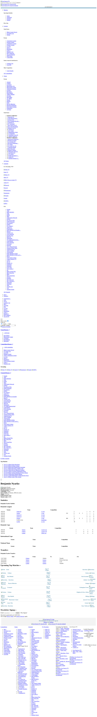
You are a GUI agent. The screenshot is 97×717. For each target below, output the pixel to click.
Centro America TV (11, 259)
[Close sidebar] (1, 480)
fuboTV (9, 231)
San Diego (21, 686)
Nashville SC (11, 117)
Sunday (8, 20)
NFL (77, 651)
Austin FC (10, 157)
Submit (17, 612)
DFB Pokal (9, 56)
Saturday (9, 18)
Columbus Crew (23, 668)
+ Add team (6, 333)
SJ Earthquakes (22, 676)
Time (9, 324)
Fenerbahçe (9, 108)
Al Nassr (9, 109)
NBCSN (9, 237)
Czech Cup (44, 529)
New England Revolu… (14, 121)
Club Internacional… (13, 118)
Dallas (19, 678)
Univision (9, 244)
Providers (75, 639)
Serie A (8, 47)
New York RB (21, 658)
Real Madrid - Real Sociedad (61, 631)
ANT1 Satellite (10, 251)
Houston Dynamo (12, 140)
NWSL (8, 35)
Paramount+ (10, 228)
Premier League (10, 45)
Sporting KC (22, 693)
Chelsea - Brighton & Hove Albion (63, 642)
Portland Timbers (12, 150)
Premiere (9, 278)
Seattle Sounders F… (13, 155)
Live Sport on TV (77, 650)
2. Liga (43, 521)
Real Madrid (10, 93)
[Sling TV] (9, 369)
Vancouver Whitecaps (20, 671)
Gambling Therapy (88, 630)
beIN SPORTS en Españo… (14, 230)
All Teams (6, 161)
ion (7, 270)
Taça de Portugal (11, 54)
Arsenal (9, 82)
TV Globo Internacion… (34, 662)
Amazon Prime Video (12, 248)
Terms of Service (20, 616)
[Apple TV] (16, 369)
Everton (9, 90)
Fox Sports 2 (10, 226)
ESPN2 (8, 219)
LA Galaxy (11, 154)
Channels (6, 163)
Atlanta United (22, 669)
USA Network (10, 234)
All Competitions (8, 73)
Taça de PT (6, 316)
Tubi (8, 285)
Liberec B (19, 515)
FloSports (9, 266)
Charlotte (20, 654)
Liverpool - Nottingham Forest (61, 640)
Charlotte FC (11, 122)
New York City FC (12, 125)
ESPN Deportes (10, 222)
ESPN (8, 215)
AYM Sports (10, 252)
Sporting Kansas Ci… (13, 158)
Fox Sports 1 (10, 223)
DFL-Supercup (10, 53)
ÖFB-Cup (43, 533)
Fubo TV (47, 631)
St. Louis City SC (12, 146)
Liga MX (9, 65)
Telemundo (9, 238)
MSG (8, 274)
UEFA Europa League (9, 361)
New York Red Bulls (13, 126)
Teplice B (19, 511)
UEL (5, 300)
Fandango (9, 264)
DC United (11, 131)
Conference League (11, 43)
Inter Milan (9, 97)
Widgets (75, 632)
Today (8, 16)
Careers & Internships (78, 637)
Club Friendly (10, 71)
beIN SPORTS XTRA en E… (14, 255)
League (4, 324)
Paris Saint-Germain (11, 107)
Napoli (8, 100)
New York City (22, 657)
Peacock (9, 245)
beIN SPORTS (10, 212)
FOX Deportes (10, 242)
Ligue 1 (9, 50)
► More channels (5, 458)
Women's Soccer (77, 629)
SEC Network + (11, 281)
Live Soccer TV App (78, 631)
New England (21, 653)
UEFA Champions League (10, 355)
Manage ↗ (7, 330)
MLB (74, 653)
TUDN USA (10, 233)
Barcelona (9, 91)
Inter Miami (21, 650)
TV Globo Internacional (9, 406)
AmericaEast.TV (11, 249)
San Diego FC (11, 153)
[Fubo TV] (3, 369)
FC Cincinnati (11, 124)
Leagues (6, 26)
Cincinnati (20, 655)
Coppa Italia (10, 57)
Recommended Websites (76, 642)
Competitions (4, 344)
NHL (80, 651)
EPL (5, 307)
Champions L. (7, 298)
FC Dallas (10, 144)
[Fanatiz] (29, 369)
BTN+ (8, 256)
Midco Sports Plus (11, 271)
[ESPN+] (34, 369)
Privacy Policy (10, 616)
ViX (8, 288)
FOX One (9, 267)
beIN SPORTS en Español (10, 396)
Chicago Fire (11, 119)
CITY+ (8, 260)
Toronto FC (11, 129)
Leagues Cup (10, 63)
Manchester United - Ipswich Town (61, 648)
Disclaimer (75, 636)
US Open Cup (10, 33)
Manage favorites (6, 326)
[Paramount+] (22, 369)
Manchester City (11, 86)
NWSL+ (9, 277)
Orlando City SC (12, 128)
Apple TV (9, 227)
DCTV (8, 262)
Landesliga (43, 520)
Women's (6, 296)
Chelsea (9, 83)
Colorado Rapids (12, 147)
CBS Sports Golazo (11, 257)
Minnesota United (23, 684)
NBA (74, 651)
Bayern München (11, 104)
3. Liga (43, 511)
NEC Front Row (11, 275)
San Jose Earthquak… (13, 143)
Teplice (18, 513)
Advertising (75, 633)
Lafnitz (18, 521)
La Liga (9, 46)
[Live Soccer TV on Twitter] (63, 672)
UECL (5, 301)
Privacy (74, 635)
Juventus (9, 95)
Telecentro (9, 282)
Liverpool (9, 84)
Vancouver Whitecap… (13, 139)
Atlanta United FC (12, 136)
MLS (5, 304)
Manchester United (11, 87)
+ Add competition (8, 347)
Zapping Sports (10, 289)
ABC (8, 211)
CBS (8, 213)
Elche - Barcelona (65, 628)
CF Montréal (11, 133)
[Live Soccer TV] (5, 1)
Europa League (10, 42)
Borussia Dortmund (11, 105)
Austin (20, 691)
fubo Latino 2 (10, 268)
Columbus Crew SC (13, 135)
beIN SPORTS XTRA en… (35, 680)
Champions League (11, 41)
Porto (8, 102)
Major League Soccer (12, 32)
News (5, 294)
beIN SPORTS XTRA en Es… (11, 421)
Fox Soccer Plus (11, 220)
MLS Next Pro (10, 273)
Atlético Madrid (10, 94)
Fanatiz (8, 209)
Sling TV (47, 629)
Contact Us (75, 647)
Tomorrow (9, 17)
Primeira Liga (10, 52)
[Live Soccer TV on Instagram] (63, 675)
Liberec (18, 518)
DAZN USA (10, 235)
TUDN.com (10, 286)
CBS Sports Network (12, 217)
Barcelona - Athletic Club (61, 634)
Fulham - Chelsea (65, 629)
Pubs (74, 640)
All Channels (7, 292)
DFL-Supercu (7, 315)
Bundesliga (9, 49)
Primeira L (6, 314)
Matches (6, 10)
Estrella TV (9, 263)
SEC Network (10, 279)
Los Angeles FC (12, 142)
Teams (5, 76)
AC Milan (9, 98)
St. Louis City (21, 679)
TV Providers (45, 627)
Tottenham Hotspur (11, 89)
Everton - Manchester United (60, 665)
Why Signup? (23, 612)
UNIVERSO (10, 241)
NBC (8, 216)
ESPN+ (9, 224)
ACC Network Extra (12, 246)
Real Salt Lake (11, 148)
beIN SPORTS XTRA (12, 253)
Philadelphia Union (13, 132)
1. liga (42, 513)
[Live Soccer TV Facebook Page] (63, 669)
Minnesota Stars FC (13, 151)
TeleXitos (9, 284)
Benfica (9, 101)
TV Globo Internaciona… (13, 239)
